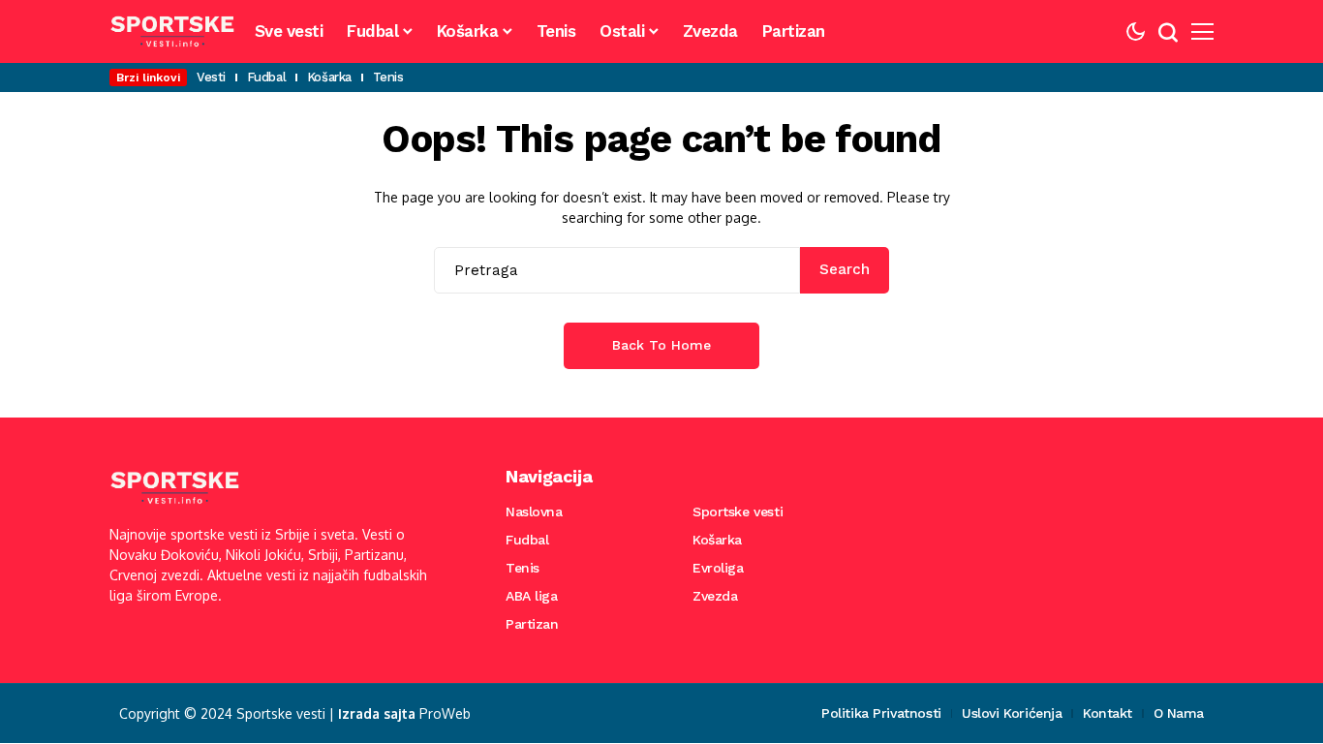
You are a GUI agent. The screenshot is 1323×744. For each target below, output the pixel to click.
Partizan (532, 624)
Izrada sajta (376, 713)
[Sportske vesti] (172, 31)
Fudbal (527, 539)
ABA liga (532, 596)
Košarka (717, 539)
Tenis (522, 567)
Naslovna (534, 511)
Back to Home (661, 345)
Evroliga (718, 567)
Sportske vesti (737, 511)
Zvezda (714, 596)
